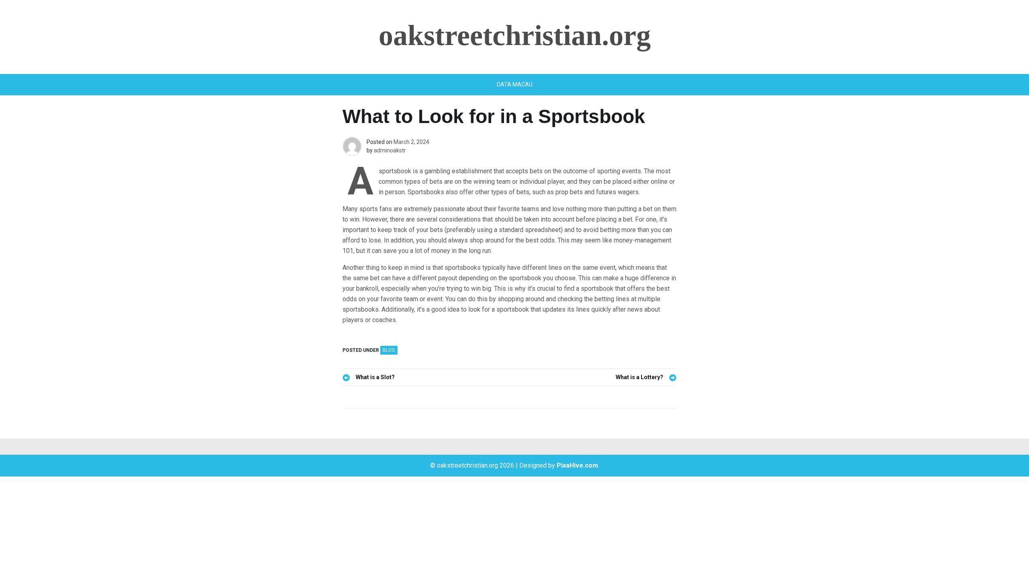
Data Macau (515, 84)
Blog (389, 350)
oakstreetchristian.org (515, 35)
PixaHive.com (577, 465)
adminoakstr (390, 150)
